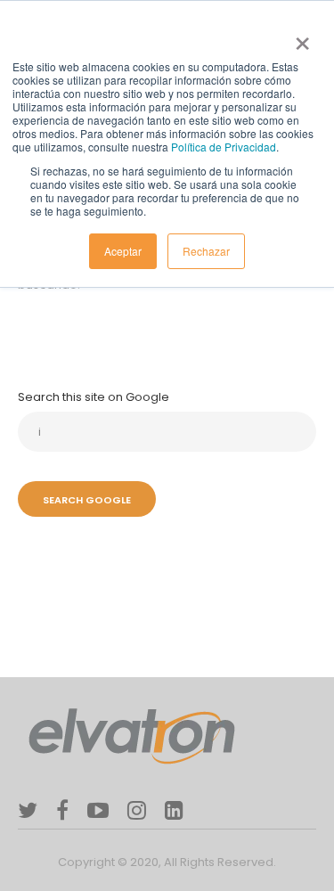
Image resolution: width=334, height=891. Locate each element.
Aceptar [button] (123, 250)
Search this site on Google (93, 396)
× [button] (298, 37)
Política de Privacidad (223, 146)
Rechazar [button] (206, 250)
